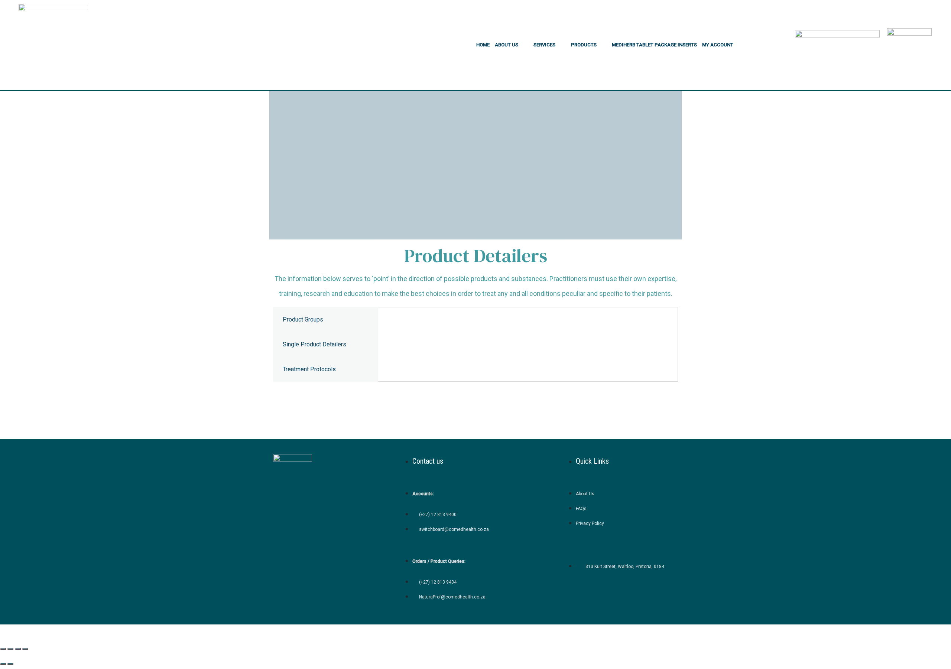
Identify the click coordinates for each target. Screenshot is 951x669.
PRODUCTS (584, 45)
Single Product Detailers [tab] (314, 344)
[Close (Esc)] (25, 649)
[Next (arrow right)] (10, 664)
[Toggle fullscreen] (10, 649)
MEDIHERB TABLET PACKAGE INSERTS (654, 45)
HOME (483, 45)
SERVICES (544, 45)
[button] (512, 45)
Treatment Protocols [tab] (309, 369)
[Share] (18, 649)
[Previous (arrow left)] (3, 664)
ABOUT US (506, 45)
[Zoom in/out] (3, 649)
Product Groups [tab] (303, 319)
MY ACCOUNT (717, 45)
